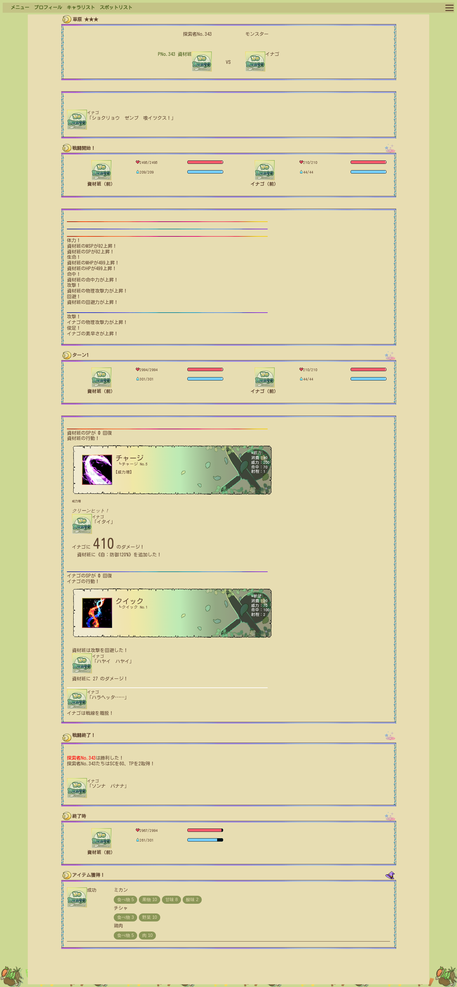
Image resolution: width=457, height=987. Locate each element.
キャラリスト (81, 7)
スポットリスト (116, 7)
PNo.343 (175, 54)
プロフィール (48, 7)
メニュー (20, 7)
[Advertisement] (228, 969)
